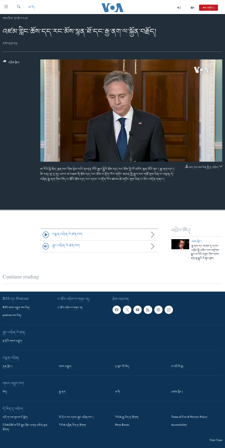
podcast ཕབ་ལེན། (12, 316)
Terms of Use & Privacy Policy (189, 417)
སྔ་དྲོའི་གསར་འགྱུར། (12, 341)
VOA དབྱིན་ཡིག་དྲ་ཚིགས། (72, 425)
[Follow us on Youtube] (137, 310)
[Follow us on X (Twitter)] (127, 310)
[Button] (11, 63)
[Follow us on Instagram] (169, 310)
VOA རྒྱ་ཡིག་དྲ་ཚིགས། (126, 417)
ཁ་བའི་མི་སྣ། (177, 366)
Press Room (122, 425)
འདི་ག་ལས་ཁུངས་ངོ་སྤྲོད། (15, 417)
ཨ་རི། (31, 7)
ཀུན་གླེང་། (8, 366)
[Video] (192, 8)
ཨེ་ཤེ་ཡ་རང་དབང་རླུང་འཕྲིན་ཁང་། (76, 417)
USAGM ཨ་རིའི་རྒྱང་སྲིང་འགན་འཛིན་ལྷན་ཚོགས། (25, 427)
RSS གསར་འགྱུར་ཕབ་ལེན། (16, 308)
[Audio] (179, 8)
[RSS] (148, 310)
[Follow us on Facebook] (116, 310)
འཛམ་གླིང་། (196, 242)
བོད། (5, 392)
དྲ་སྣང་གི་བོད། (122, 366)
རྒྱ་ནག (62, 392)
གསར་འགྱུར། (65, 366)
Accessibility (179, 425)
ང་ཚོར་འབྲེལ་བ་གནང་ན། (70, 308)
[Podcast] (158, 310)
